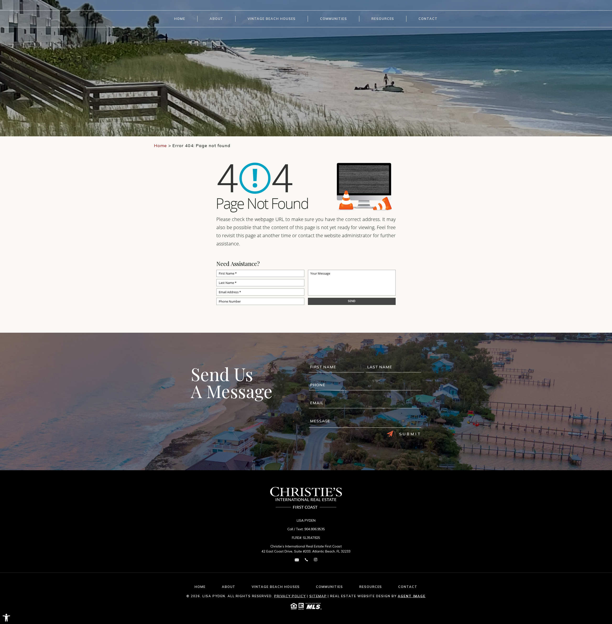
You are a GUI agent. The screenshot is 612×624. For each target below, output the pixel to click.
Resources (383, 18)
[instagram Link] (315, 559)
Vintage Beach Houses (272, 18)
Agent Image (412, 596)
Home (179, 18)
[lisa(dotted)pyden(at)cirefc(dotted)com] (297, 559)
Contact (428, 18)
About (217, 18)
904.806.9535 (314, 529)
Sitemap (318, 596)
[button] (6, 617)
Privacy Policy (290, 596)
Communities (333, 18)
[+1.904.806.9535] (306, 559)
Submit (410, 433)
